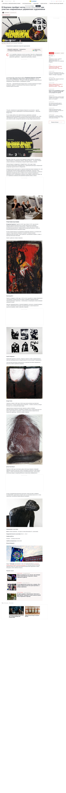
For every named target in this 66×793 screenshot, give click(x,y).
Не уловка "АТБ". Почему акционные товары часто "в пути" (56, 79)
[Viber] (53, 1)
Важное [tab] (62, 53)
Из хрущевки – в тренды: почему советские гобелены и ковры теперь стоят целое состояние (56, 116)
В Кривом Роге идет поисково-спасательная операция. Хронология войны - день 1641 (55, 67)
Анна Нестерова (6, 12)
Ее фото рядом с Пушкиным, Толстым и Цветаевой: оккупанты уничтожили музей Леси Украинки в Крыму (29, 595)
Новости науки (19, 573)
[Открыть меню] (2, 1)
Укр (63, 1)
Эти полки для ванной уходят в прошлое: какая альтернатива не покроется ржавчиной (55, 104)
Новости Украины (20, 592)
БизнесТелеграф (44, 3)
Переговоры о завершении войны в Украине (11, 3)
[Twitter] (58, 1)
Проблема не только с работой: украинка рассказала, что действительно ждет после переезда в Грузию (56, 60)
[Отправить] (14, 1)
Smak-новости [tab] (57, 53)
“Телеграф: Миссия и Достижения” (56, 3)
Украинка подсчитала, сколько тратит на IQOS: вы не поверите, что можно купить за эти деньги (56, 97)
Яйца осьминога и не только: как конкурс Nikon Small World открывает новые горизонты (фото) (28, 576)
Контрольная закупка (27, 3)
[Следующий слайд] (65, 4)
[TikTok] (61, 1)
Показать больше (54, 122)
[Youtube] (56, 1)
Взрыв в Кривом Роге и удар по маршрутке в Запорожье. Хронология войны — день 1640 (56, 85)
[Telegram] (55, 1)
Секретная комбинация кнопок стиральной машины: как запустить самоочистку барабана (56, 110)
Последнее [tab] (51, 53)
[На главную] (33, 1)
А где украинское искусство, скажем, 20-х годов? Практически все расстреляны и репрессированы (28, 585)
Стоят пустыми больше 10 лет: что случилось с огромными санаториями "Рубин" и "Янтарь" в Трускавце (56, 73)
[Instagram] (59, 1)
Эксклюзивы (35, 3)
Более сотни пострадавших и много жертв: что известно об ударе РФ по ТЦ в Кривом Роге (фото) (56, 91)
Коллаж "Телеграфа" (18, 43)
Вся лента (51, 55)
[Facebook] (51, 1)
